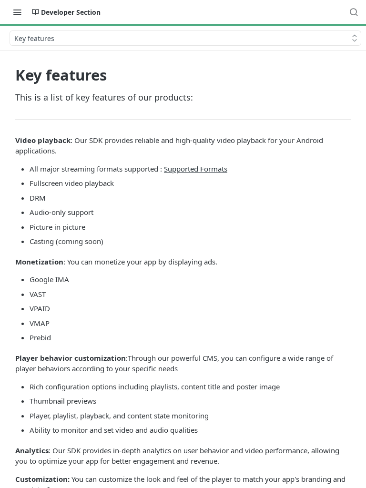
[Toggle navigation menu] (17, 12)
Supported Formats (195, 168)
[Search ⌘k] (353, 12)
